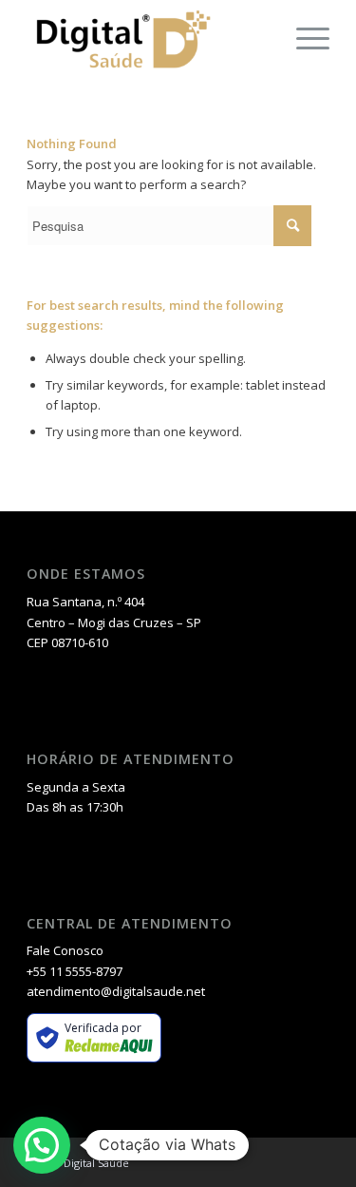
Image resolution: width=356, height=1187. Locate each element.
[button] (41, 1145)
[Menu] (303, 38)
